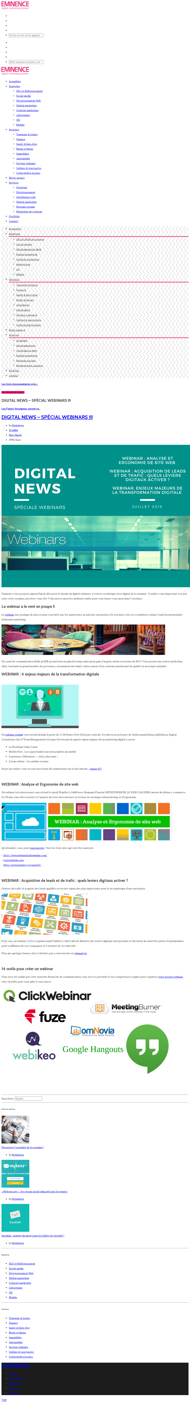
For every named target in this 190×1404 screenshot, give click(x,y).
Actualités (15, 81)
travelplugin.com (14, 860)
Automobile (23, 158)
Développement (25, 192)
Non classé (15, 435)
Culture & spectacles (28, 168)
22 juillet (13, 430)
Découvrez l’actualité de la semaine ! (22, 1147)
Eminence (18, 425)
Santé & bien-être (26, 144)
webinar (9, 614)
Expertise (14, 86)
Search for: (7, 1098)
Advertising (23, 115)
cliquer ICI (95, 768)
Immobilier (22, 153)
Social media (23, 96)
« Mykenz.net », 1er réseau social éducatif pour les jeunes (34, 1191)
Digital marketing (26, 105)
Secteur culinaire (26, 163)
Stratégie (21, 187)
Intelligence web (26, 197)
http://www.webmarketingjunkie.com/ (25, 855)
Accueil (13, 1373)
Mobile (20, 124)
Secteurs (14, 129)
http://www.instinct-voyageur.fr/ (22, 865)
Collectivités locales (28, 173)
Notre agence (17, 177)
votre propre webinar (170, 976)
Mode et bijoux (24, 149)
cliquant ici (80, 953)
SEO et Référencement (29, 91)
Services (14, 182)
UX (18, 120)
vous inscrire (37, 848)
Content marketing (27, 110)
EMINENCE (15, 1365)
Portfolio (14, 216)
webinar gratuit (14, 734)
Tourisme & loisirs (27, 134)
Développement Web (28, 100)
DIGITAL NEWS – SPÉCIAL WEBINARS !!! (47, 417)
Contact (13, 221)
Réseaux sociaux (25, 206)
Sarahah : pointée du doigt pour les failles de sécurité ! (32, 1235)
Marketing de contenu (29, 211)
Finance (20, 139)
